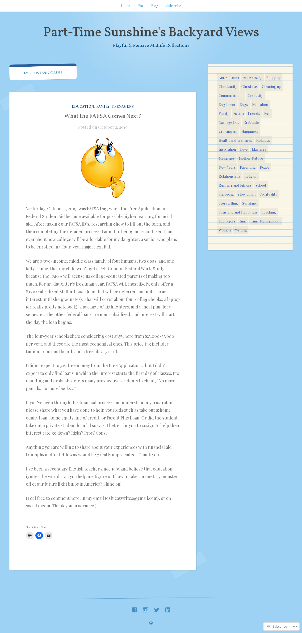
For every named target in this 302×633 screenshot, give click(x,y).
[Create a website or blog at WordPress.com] (151, 623)
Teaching (269, 212)
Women (225, 230)
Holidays (263, 140)
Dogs (244, 104)
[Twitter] (156, 608)
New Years (227, 167)
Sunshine (249, 203)
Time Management (266, 221)
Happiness (250, 131)
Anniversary (252, 77)
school (261, 185)
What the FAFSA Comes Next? (103, 116)
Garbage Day (229, 122)
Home (125, 6)
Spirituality (268, 194)
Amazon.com (229, 77)
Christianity (228, 86)
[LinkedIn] (168, 608)
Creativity (255, 95)
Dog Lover (227, 104)
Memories (227, 158)
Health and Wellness (235, 140)
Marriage (259, 149)
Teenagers (123, 106)
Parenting (248, 167)
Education (83, 106)
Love (244, 149)
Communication (231, 95)
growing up (228, 131)
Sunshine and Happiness (238, 212)
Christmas (249, 86)
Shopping (226, 194)
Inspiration (227, 149)
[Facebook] (134, 608)
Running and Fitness (235, 185)
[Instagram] (145, 608)
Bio (140, 6)
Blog (154, 6)
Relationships (229, 176)
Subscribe (173, 6)
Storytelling (228, 203)
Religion (250, 176)
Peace (264, 167)
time (243, 221)
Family (103, 106)
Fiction (238, 113)
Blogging (273, 77)
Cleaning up (271, 86)
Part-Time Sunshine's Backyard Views (151, 33)
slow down (247, 194)
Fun (267, 113)
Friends (254, 113)
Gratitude (251, 122)
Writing (241, 230)
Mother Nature (251, 158)
